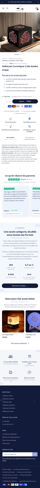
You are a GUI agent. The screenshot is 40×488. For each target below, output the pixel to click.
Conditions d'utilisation (8, 472)
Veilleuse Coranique (15, 58)
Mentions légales (6, 469)
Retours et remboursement (11, 437)
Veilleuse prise (7, 402)
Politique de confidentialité (24, 472)
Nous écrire (6, 443)
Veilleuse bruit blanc (8, 408)
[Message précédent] (2, 2)
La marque (5, 421)
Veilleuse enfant (7, 395)
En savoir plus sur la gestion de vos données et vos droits (18, 459)
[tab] (10, 138)
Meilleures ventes (8, 411)
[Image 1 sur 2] (17, 55)
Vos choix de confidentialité (9, 478)
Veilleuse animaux (8, 399)
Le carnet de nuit (7, 424)
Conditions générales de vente (21, 469)
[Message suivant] (38, 2)
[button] (16, 201)
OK (35, 454)
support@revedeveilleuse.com (27, 481)
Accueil (4, 58)
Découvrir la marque (19, 286)
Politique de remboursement (10, 475)
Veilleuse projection (8, 405)
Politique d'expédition (25, 475)
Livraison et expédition (9, 434)
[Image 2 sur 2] (23, 55)
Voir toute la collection (19, 343)
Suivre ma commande (9, 440)
